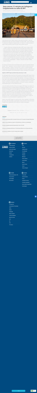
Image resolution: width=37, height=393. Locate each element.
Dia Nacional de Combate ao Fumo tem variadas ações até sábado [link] (12, 131)
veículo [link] (26, 112)
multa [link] (19, 112)
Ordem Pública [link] (14, 11)
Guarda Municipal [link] (7, 11)
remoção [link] (22, 112)
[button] (28, 2)
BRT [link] (13, 112)
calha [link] (15, 112)
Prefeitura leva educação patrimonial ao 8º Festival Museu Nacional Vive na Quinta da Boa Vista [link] (17, 128)
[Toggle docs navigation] (31, 3)
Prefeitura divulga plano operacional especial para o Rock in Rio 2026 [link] (13, 125)
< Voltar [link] (18, 390)
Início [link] (3, 11)
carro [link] (17, 112)
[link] (36, 15)
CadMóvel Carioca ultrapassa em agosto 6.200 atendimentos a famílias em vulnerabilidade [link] (16, 122)
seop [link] (24, 112)
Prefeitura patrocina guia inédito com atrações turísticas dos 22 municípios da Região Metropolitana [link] (18, 119)
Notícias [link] (11, 11)
